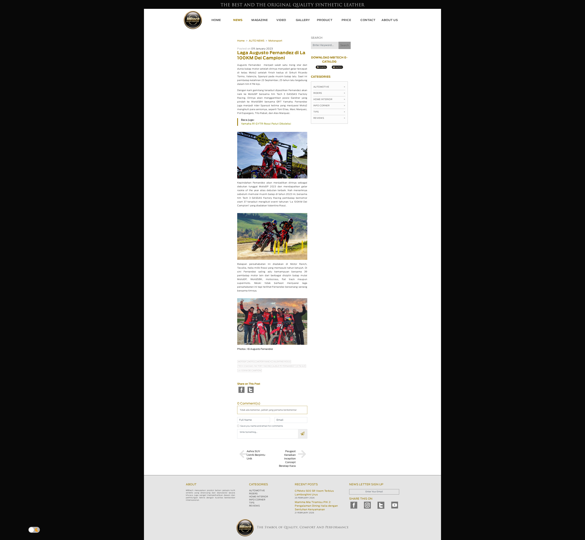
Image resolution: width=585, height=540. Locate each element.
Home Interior (329, 99)
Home (241, 41)
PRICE (346, 20)
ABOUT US (389, 20)
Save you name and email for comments (261, 426)
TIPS (252, 503)
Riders (329, 93)
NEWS (237, 20)
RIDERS (253, 494)
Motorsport (275, 41)
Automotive (329, 87)
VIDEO (281, 20)
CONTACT (368, 20)
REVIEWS (254, 506)
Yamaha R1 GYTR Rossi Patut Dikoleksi (266, 124)
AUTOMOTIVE (257, 491)
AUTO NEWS (256, 41)
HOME (216, 20)
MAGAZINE (259, 20)
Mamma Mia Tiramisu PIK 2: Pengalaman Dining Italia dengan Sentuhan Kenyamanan (316, 506)
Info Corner (329, 106)
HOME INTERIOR (258, 497)
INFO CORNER (257, 500)
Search (344, 45)
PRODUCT (325, 20)
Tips (329, 112)
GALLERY (303, 20)
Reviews (329, 118)
